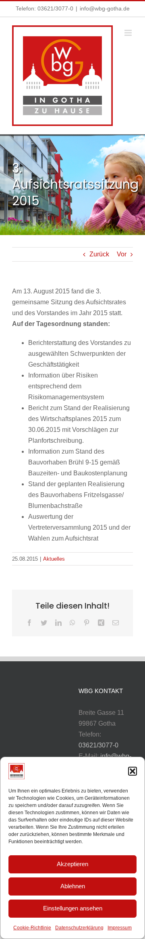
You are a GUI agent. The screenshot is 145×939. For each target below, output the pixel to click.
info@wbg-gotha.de (105, 8)
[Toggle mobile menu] (128, 33)
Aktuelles (54, 559)
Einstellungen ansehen (72, 908)
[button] (132, 771)
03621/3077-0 (55, 8)
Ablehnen (72, 886)
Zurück (99, 254)
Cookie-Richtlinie (32, 928)
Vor (121, 254)
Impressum (120, 928)
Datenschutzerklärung (79, 928)
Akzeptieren (72, 864)
